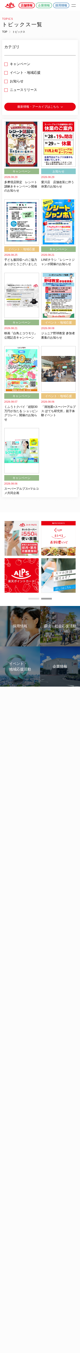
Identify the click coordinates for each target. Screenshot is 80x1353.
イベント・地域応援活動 (20, 666)
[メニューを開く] (73, 5)
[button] (33, 599)
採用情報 (61, 5)
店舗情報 (27, 5)
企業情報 (44, 5)
